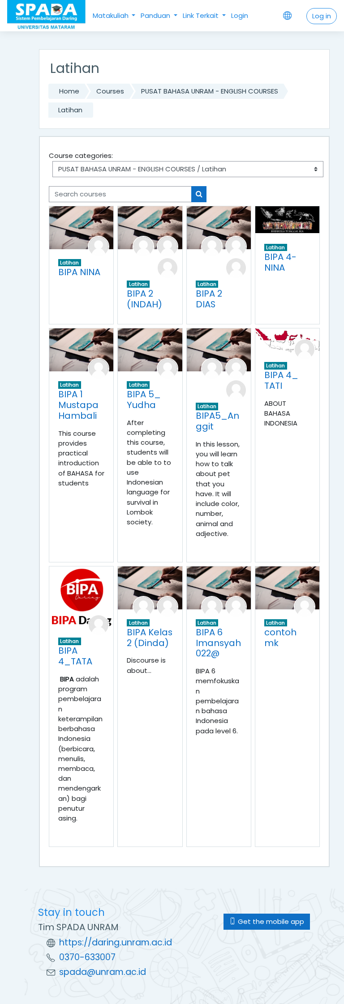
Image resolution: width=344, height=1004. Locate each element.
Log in (321, 16)
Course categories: (81, 155)
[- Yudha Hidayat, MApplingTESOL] (167, 368)
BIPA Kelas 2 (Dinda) (149, 637)
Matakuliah (111, 15)
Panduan (156, 15)
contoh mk (280, 637)
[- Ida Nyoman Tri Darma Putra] (98, 624)
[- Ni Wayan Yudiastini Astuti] (167, 267)
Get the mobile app (270, 921)
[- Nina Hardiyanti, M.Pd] (98, 246)
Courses (110, 91)
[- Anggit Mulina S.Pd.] (212, 368)
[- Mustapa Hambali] (98, 368)
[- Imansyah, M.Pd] (236, 606)
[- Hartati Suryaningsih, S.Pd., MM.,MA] (304, 348)
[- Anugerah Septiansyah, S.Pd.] (212, 606)
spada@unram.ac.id (102, 972)
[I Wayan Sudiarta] (304, 606)
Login (239, 15)
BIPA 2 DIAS (209, 299)
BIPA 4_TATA (75, 656)
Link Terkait (201, 15)
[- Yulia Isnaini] (236, 389)
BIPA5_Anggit (217, 421)
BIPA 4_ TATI (281, 380)
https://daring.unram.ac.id (115, 942)
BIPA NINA (79, 272)
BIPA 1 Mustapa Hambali (78, 405)
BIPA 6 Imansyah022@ (218, 643)
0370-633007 (87, 957)
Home (69, 91)
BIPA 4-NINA (280, 262)
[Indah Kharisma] (167, 246)
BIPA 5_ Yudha (144, 399)
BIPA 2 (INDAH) (144, 299)
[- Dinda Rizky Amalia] (143, 246)
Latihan (70, 110)
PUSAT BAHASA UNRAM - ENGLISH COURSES (209, 91)
